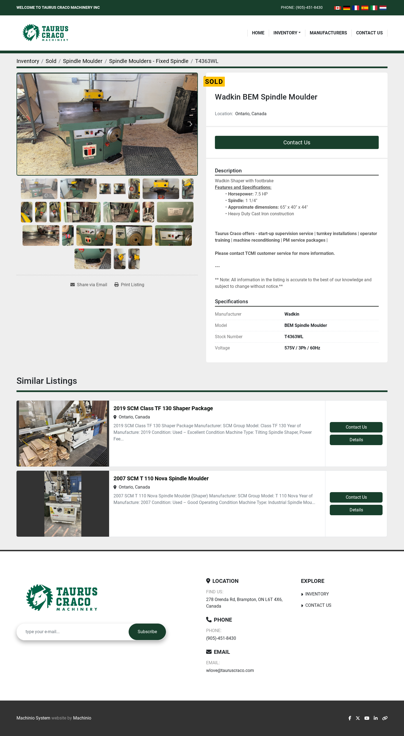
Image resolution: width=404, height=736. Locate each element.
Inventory (285, 32)
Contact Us (369, 32)
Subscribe (147, 631)
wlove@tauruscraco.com (230, 670)
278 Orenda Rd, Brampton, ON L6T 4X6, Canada (244, 603)
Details (356, 439)
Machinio (82, 718)
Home (258, 32)
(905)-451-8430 (309, 7)
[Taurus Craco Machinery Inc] (65, 598)
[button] (287, 33)
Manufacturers (328, 32)
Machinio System (33, 718)
